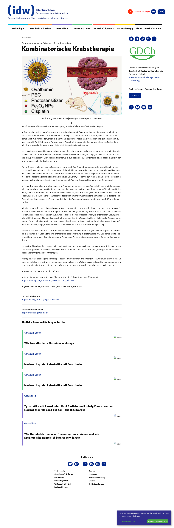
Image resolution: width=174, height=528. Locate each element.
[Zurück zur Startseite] (38, 12)
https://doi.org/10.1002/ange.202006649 (40, 299)
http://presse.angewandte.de (35, 312)
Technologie (18, 28)
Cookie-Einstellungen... (128, 521)
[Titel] (131, 39)
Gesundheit (62, 28)
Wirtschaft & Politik (104, 28)
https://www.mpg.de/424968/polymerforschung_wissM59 (48, 280)
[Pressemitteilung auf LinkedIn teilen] (143, 107)
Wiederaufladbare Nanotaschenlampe (49, 343)
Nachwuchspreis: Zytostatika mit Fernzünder (53, 364)
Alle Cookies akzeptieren (158, 521)
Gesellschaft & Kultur (40, 28)
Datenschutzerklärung (97, 477)
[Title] (142, 39)
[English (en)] (153, 11)
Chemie (135, 95)
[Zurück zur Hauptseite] (161, 11)
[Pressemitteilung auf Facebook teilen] (131, 107)
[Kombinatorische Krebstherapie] (137, 39)
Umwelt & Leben (82, 28)
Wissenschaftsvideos (150, 28)
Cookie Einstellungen (96, 484)
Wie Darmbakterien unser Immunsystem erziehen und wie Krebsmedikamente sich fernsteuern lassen (61, 436)
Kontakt (91, 481)
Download (97, 118)
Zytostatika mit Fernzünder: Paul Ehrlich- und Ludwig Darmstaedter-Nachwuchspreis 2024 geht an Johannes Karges (69, 408)
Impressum (93, 474)
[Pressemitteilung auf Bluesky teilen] (137, 107)
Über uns (92, 471)
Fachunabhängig (125, 28)
